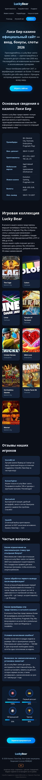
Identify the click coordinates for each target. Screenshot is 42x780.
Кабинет (31, 19)
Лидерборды (20, 13)
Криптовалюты (10, 9)
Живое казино (9, 13)
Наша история (33, 13)
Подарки (34, 9)
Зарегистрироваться (21, 740)
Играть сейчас (21, 88)
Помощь (9, 19)
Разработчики (23, 9)
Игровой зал (19, 19)
